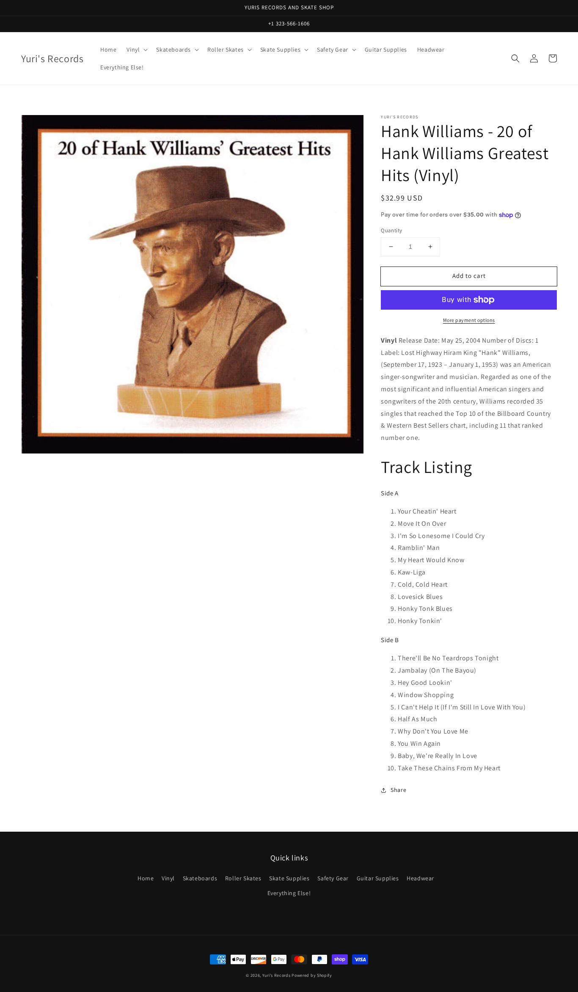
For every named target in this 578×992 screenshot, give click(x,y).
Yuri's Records (276, 975)
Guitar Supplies (378, 878)
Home (146, 878)
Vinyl (168, 878)
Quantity (391, 230)
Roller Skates (243, 878)
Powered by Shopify (312, 975)
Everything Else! (289, 893)
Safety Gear (333, 878)
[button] (515, 58)
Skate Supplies (289, 878)
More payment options (469, 320)
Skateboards (200, 878)
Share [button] (398, 790)
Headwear (420, 878)
